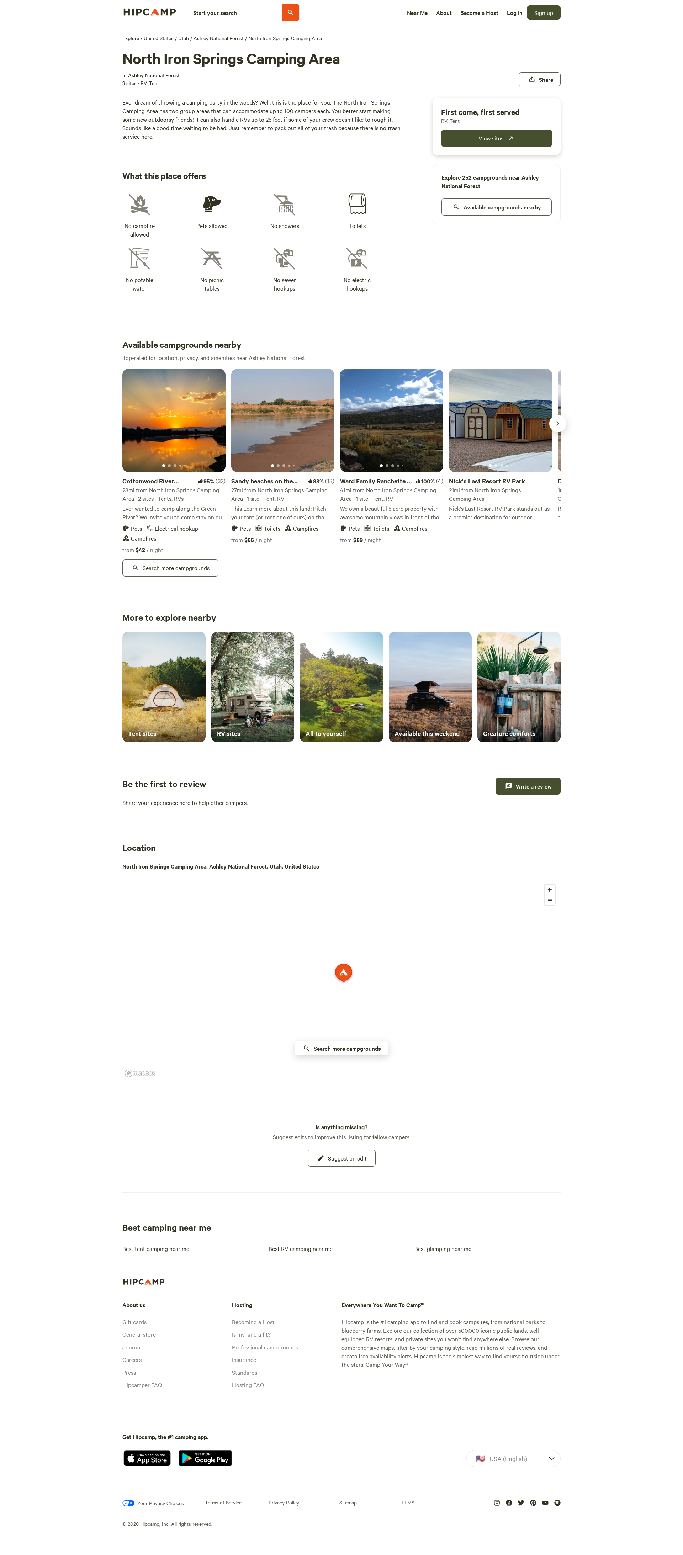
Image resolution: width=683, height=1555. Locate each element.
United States (159, 38)
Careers (132, 1359)
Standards (244, 1372)
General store (139, 1334)
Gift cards (134, 1322)
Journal (132, 1347)
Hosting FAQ (248, 1385)
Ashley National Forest (219, 38)
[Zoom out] (550, 900)
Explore (130, 38)
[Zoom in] (550, 890)
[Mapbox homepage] (140, 1073)
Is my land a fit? (251, 1334)
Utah (183, 38)
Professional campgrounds (265, 1347)
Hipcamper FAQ (142, 1385)
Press (129, 1372)
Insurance (244, 1359)
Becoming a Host (253, 1322)
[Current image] (163, 466)
